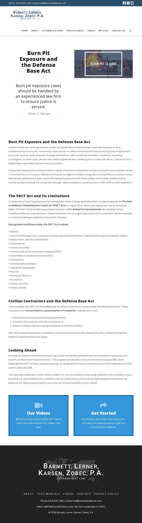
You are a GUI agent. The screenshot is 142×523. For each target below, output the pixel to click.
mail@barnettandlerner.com (52, 3)
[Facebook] (124, 3)
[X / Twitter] (128, 3)
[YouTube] (132, 3)
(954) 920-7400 (23, 3)
